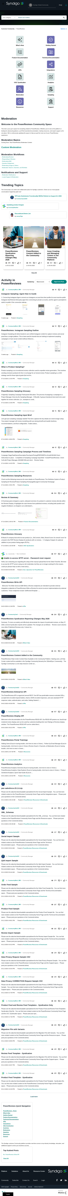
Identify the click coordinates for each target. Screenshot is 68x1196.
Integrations (51, 70)
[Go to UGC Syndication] (19, 76)
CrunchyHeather (13, 207)
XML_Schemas (7, 812)
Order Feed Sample (9, 885)
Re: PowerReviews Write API (11, 1154)
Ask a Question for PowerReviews (33, 569)
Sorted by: (30, 282)
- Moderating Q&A (6, 161)
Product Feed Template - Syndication (16, 1077)
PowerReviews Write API (11, 582)
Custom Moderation (11, 147)
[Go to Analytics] (50, 76)
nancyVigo (19, 216)
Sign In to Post (59, 281)
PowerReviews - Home (10, 1110)
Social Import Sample (10, 836)
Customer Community (7, 29)
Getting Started (51, 45)
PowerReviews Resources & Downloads (36, 800)
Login (43, 1180)
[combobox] (41, 17)
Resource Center (39, 1171)
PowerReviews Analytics (11, 764)
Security (30, 1186)
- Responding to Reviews (8, 159)
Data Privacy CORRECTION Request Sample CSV (22, 981)
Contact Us (25, 1180)
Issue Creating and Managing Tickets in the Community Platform (53, 255)
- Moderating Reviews (7, 157)
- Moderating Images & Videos (9, 165)
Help (60, 5)
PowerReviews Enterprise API (13, 692)
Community (4, 1180)
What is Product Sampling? (12, 367)
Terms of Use (23, 1186)
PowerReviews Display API (12, 716)
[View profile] (3, 289)
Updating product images (15, 205)
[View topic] (13, 237)
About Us (26, 1171)
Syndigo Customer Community (15, 5)
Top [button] (4, 1191)
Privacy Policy (14, 1186)
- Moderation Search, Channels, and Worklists (14, 167)
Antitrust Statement (38, 1186)
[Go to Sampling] (50, 89)
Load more (34, 1096)
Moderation (20, 95)
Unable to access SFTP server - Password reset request (27, 558)
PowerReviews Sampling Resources (16, 476)
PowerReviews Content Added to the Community (33, 253)
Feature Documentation (20, 57)
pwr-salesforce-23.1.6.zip (11, 788)
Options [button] (63, 29)
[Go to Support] (50, 101)
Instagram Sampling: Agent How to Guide (18, 294)
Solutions (15, 1171)
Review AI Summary (9, 497)
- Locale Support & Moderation (10, 177)
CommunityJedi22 (21, 198)
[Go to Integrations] (50, 64)
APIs (20, 70)
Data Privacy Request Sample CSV (15, 957)
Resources (20, 107)
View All (34, 273)
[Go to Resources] (19, 101)
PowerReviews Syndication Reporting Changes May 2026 (11, 255)
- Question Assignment (7, 163)
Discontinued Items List (23, 213)
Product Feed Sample (10, 909)
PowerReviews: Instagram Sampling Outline (20, 330)
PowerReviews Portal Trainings (14, 740)
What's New (20, 45)
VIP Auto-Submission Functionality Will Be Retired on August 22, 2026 (38, 196)
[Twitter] (61, 1180)
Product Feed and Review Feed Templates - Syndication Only (27, 1005)
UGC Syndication (20, 82)
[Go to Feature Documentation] (19, 52)
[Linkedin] (66, 1180)
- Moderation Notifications (8, 175)
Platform (4, 1171)
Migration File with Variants (13, 1029)
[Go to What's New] (19, 39)
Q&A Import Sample (9, 861)
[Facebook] (57, 1180)
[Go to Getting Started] (50, 39)
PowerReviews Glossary (11, 534)
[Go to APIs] (19, 64)
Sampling (51, 95)
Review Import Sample (10, 933)
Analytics (51, 82)
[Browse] (4, 4)
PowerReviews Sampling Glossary (15, 391)
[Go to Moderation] (19, 89)
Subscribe (15, 1180)
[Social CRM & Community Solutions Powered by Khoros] (62, 1192)
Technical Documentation (50, 57)
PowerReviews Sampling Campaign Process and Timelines (26, 452)
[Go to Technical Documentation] (50, 52)
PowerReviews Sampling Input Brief (16, 415)
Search (35, 1180)
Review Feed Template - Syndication (16, 1053)
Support (51, 107)
